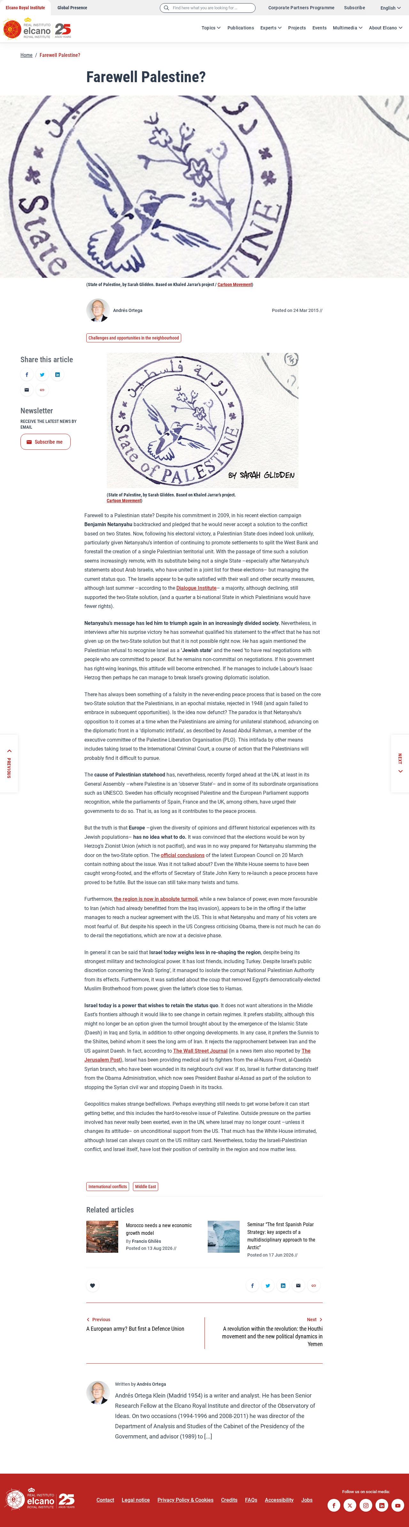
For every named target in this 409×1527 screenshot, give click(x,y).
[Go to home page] (43, 26)
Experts (268, 27)
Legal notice (136, 1500)
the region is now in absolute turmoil (155, 899)
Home (26, 55)
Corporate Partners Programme (301, 7)
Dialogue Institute (196, 588)
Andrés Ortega (128, 310)
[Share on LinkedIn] (57, 375)
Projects (297, 27)
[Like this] (92, 1285)
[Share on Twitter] (42, 375)
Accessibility (279, 1500)
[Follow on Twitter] (349, 1506)
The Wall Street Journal (200, 1051)
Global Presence (72, 7)
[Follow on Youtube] (397, 1506)
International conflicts (108, 1186)
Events (320, 27)
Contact (105, 1500)
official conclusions (182, 855)
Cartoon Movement (235, 284)
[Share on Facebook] (26, 375)
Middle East (145, 1186)
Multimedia (345, 27)
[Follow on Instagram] (365, 1506)
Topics (209, 27)
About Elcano (383, 27)
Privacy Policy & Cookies (185, 1500)
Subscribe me (49, 442)
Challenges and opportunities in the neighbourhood (134, 337)
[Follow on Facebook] (334, 1506)
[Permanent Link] (42, 390)
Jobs (307, 1500)
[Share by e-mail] (26, 390)
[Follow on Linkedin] (381, 1506)
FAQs (251, 1500)
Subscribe (354, 7)
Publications (241, 27)
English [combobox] (388, 8)
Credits (229, 1500)
